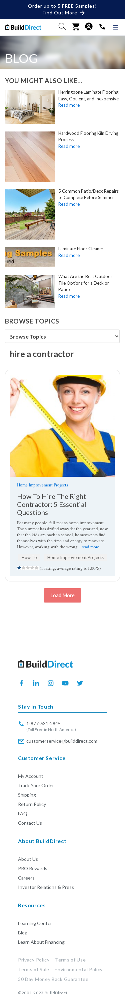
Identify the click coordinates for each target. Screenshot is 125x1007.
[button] (62, 26)
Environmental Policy (79, 969)
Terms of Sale (33, 969)
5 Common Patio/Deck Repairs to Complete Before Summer (88, 194)
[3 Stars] (28, 568)
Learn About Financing (41, 942)
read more (90, 547)
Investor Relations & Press (46, 887)
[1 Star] (19, 568)
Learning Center (35, 923)
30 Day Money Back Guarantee (53, 979)
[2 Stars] (23, 568)
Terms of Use (70, 960)
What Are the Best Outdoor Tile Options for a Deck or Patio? (85, 283)
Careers (26, 878)
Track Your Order (36, 785)
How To (29, 557)
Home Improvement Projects (42, 485)
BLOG (21, 58)
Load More (62, 595)
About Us (28, 859)
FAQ (22, 813)
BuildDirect (56, 992)
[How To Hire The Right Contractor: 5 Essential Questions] (62, 426)
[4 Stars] (32, 568)
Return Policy (32, 804)
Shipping (27, 795)
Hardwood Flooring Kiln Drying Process (88, 136)
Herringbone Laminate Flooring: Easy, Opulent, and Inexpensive (88, 95)
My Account (30, 776)
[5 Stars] (36, 568)
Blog (22, 932)
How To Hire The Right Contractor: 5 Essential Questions (51, 504)
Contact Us (30, 823)
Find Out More (60, 12)
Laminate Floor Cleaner (80, 248)
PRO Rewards (32, 868)
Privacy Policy (34, 960)
